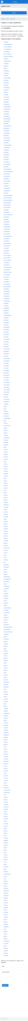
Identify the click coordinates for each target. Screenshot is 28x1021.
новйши (6, 58)
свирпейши (7, 301)
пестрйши (6, 322)
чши (5, 557)
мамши (6, 468)
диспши (6, 528)
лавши (5, 423)
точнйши (6, 279)
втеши (6, 785)
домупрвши (7, 576)
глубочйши (7, 382)
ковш (5, 600)
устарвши (6, 588)
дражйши (6, 351)
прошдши (6, 624)
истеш (5, 778)
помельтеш (7, 792)
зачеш (5, 797)
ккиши (5, 857)
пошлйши (6, 99)
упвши (5, 572)
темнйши (6, 186)
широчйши (7, 385)
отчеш (5, 826)
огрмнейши (7, 188)
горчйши (6, 394)
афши (5, 938)
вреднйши (6, 128)
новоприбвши (7, 608)
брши (5, 706)
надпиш (6, 888)
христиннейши (8, 198)
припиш (6, 898)
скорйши (6, 317)
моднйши (6, 142)
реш (5, 703)
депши (6, 691)
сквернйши (7, 222)
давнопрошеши (8, 627)
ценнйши (6, 210)
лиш (5, 862)
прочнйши (6, 277)
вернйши (6, 219)
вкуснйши (6, 250)
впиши (6, 922)
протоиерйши (7, 315)
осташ (5, 552)
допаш (6, 512)
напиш (5, 883)
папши (5, 500)
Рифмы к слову (5, 19)
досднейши (7, 121)
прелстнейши (7, 260)
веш (5, 648)
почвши (6, 598)
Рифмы (15, 2)
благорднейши (8, 145)
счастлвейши (7, 49)
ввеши (6, 658)
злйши (6, 92)
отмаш (6, 476)
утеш (5, 783)
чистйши (6, 332)
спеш (5, 696)
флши (5, 670)
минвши (6, 603)
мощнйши (6, 289)
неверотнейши (8, 272)
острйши (6, 325)
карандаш (6, 437)
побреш (6, 715)
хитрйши (6, 320)
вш (5, 562)
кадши (6, 845)
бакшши (6, 955)
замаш (6, 466)
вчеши (6, 831)
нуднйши (6, 152)
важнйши (6, 157)
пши (5, 689)
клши (5, 663)
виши (5, 850)
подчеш (6, 804)
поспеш (6, 701)
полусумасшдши (8, 632)
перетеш (6, 761)
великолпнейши (8, 214)
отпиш (6, 917)
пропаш (6, 516)
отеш (5, 766)
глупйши (6, 303)
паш (5, 490)
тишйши (6, 404)
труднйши (6, 154)
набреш (6, 711)
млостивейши (7, 54)
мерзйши (6, 73)
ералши (6, 454)
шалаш (6, 456)
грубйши (6, 66)
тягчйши (6, 368)
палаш (5, 452)
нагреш (6, 723)
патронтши (7, 548)
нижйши (6, 356)
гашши (6, 948)
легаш (5, 430)
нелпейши (6, 298)
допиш (6, 902)
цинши (6, 488)
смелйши (6, 90)
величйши (6, 375)
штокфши (6, 941)
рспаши (6, 531)
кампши (6, 694)
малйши (6, 75)
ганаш (5, 483)
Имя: (3, 966)
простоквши (7, 425)
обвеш (6, 651)
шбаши (6, 411)
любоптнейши (8, 267)
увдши (5, 646)
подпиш (6, 893)
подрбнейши (7, 106)
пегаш (5, 433)
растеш (6, 775)
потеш (5, 768)
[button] (14, 12)
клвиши (6, 838)
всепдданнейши (8, 195)
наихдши (6, 639)
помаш (6, 471)
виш (5, 835)
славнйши (6, 114)
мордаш (6, 442)
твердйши (6, 70)
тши (5, 747)
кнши (5, 876)
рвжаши (6, 445)
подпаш (6, 502)
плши (5, 665)
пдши (5, 622)
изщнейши (7, 291)
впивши (6, 596)
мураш (5, 543)
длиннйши (7, 212)
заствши (6, 610)
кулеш (5, 667)
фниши (6, 871)
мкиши (6, 859)
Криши (6, 924)
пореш (5, 739)
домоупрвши (7, 579)
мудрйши (6, 313)
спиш (5, 910)
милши (6, 459)
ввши (5, 591)
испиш (5, 914)
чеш (5, 795)
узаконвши (7, 612)
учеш (5, 828)
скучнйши (6, 281)
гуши (5, 555)
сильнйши (6, 296)
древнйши (6, 116)
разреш (6, 737)
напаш (5, 497)
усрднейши (7, 147)
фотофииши (7, 874)
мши (5, 672)
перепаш (6, 504)
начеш (5, 799)
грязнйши (6, 178)
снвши (5, 615)
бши (5, 409)
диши (5, 847)
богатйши (6, 329)
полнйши (6, 183)
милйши (6, 94)
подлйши (6, 82)
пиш (5, 878)
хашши (6, 953)
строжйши (6, 361)
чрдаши (6, 440)
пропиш (6, 907)
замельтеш (7, 790)
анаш (5, 480)
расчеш (6, 823)
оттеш (5, 780)
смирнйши (6, 224)
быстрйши (6, 327)
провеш (6, 653)
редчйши (6, 373)
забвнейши (7, 109)
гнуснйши (6, 253)
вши (5, 421)
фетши (6, 931)
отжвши (6, 593)
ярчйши (6, 397)
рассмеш (6, 687)
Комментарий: (5, 972)
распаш (6, 521)
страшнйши (7, 284)
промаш (6, 473)
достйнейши (7, 181)
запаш (5, 495)
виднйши (6, 135)
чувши (5, 428)
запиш (5, 881)
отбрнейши (7, 229)
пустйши (6, 341)
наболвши (6, 586)
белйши (6, 85)
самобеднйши (7, 126)
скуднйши (6, 150)
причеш (6, 809)
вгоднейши (7, 140)
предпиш (6, 890)
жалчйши (6, 377)
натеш (5, 751)
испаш (5, 526)
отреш (5, 742)
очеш (5, 811)
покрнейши (7, 234)
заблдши (6, 634)
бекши (5, 660)
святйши (6, 346)
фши (5, 936)
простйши (6, 334)
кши (5, 447)
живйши (6, 42)
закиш (5, 854)
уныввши (6, 564)
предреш (6, 732)
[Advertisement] (14, 1003)
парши (5, 538)
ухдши (5, 641)
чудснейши (7, 246)
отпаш (5, 533)
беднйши (6, 123)
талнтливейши (8, 46)
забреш (6, 708)
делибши (6, 413)
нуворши (6, 926)
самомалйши (7, 78)
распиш (6, 912)
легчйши (6, 363)
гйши (5, 68)
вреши (6, 744)
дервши (6, 840)
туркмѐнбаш (7, 418)
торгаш (6, 435)
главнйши (6, 111)
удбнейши (6, 104)
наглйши (6, 80)
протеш (6, 771)
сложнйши (7, 162)
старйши (6, 305)
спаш (5, 519)
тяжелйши (6, 87)
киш (5, 852)
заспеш (6, 699)
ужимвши (6, 567)
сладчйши (6, 370)
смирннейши (7, 205)
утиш (5, 934)
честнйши (6, 262)
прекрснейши (7, 243)
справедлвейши (8, 44)
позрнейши (7, 231)
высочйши (6, 387)
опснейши (6, 241)
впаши (6, 536)
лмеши (6, 675)
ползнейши (7, 176)
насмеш (6, 679)
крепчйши (6, 392)
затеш (5, 749)
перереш (6, 735)
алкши (5, 449)
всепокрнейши (8, 236)
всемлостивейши (8, 56)
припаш (6, 507)
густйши (6, 337)
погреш (6, 727)
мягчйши (6, 365)
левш (5, 584)
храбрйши (6, 308)
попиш (6, 905)
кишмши (6, 866)
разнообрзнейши (8, 171)
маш (5, 461)
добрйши (6, 310)
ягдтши (6, 545)
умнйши (6, 193)
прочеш (6, 819)
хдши (5, 636)
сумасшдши (7, 629)
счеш (5, 821)
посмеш (6, 684)
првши (5, 574)
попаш (5, 514)
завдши (6, 644)
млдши (6, 620)
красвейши (7, 51)
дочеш (6, 814)
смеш (5, 677)
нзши (5, 833)
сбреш (5, 718)
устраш (6, 540)
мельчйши (6, 401)
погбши (6, 560)
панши (5, 485)
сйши (5, 406)
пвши (5, 569)
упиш (5, 919)
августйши (7, 339)
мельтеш (6, 787)
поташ (5, 550)
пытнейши (6, 265)
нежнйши (6, 159)
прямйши (6, 102)
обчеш (6, 802)
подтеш (6, 759)
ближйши (6, 353)
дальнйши (6, 293)
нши (5, 478)
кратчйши (6, 399)
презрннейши (7, 202)
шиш (5, 946)
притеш (6, 763)
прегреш (6, 725)
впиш (5, 886)
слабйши (6, 63)
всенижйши (7, 358)
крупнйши (6, 217)
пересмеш (6, 682)
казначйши (7, 349)
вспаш (5, 524)
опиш (5, 900)
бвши (5, 605)
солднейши (7, 138)
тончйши (6, 380)
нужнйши (6, 166)
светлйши (6, 97)
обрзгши (6, 617)
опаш (5, 509)
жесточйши (7, 389)
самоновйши (7, 61)
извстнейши (7, 257)
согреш (6, 730)
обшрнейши (7, 226)
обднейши (7, 133)
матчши (6, 943)
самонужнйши (7, 169)
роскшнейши (7, 286)
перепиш (6, 895)
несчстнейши (7, 255)
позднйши (6, 130)
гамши (5, 464)
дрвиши (6, 843)
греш (5, 720)
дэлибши (6, 416)
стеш (5, 773)
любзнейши (7, 174)
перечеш (6, 807)
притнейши (7, 269)
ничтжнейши (7, 164)
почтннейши (7, 207)
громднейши (7, 118)
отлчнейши (7, 274)
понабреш (6, 713)
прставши (6, 581)
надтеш (6, 756)
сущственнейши (8, 200)
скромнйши (7, 190)
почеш (5, 816)
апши (5, 492)
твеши (5, 655)
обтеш (5, 754)
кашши (6, 950)
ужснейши (6, 238)
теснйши (6, 248)
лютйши (6, 344)
